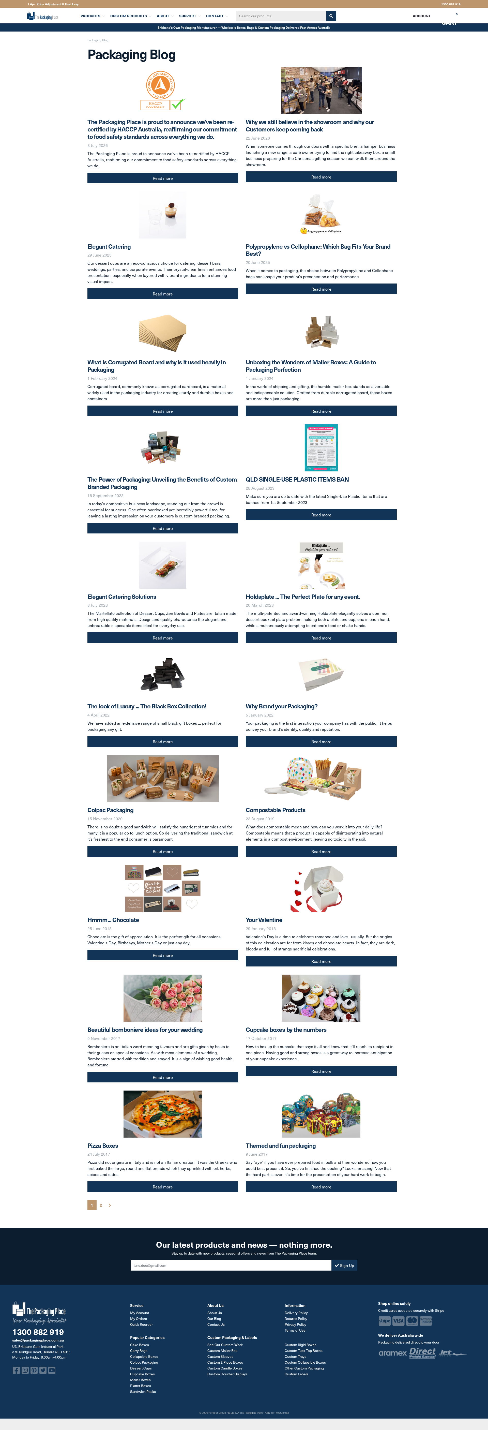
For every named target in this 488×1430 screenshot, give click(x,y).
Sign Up (346, 1265)
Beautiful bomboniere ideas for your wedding (145, 1029)
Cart (445, 17)
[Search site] (331, 16)
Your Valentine (264, 919)
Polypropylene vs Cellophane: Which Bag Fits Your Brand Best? (318, 250)
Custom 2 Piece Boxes (225, 1362)
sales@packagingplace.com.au (38, 1340)
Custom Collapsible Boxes (305, 1362)
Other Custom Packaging (304, 1368)
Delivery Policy (296, 1312)
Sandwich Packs (143, 1391)
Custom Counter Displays (227, 1374)
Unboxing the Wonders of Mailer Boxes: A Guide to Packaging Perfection (311, 366)
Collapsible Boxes (144, 1356)
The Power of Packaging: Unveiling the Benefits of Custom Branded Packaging (162, 483)
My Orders (138, 1318)
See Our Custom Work (225, 1344)
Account (422, 15)
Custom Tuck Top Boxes (304, 1350)
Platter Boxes (140, 1385)
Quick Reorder (141, 1324)
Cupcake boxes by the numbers (286, 1029)
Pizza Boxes (102, 1145)
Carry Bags (138, 1350)
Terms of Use (295, 1330)
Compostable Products (275, 809)
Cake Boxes (139, 1344)
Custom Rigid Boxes (300, 1344)
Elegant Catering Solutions (121, 596)
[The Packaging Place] (50, 15)
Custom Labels (296, 1374)
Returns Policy (296, 1318)
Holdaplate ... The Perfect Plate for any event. (303, 596)
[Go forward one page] (109, 1205)
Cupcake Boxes (142, 1374)
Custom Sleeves (220, 1356)
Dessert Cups (141, 1368)
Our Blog (214, 1318)
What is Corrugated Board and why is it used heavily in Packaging (156, 366)
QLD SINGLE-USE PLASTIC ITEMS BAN (297, 479)
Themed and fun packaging (280, 1145)
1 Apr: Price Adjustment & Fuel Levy (53, 4)
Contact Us (216, 1324)
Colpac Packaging (110, 809)
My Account (139, 1312)
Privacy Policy (295, 1324)
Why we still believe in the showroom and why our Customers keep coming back (310, 125)
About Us (214, 1312)
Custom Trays (295, 1356)
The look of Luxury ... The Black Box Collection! (146, 706)
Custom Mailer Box (222, 1350)
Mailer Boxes (140, 1379)
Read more (163, 178)
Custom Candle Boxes (224, 1368)
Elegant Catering (109, 246)
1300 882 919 (451, 4)
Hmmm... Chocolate (113, 919)
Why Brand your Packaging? (281, 706)
